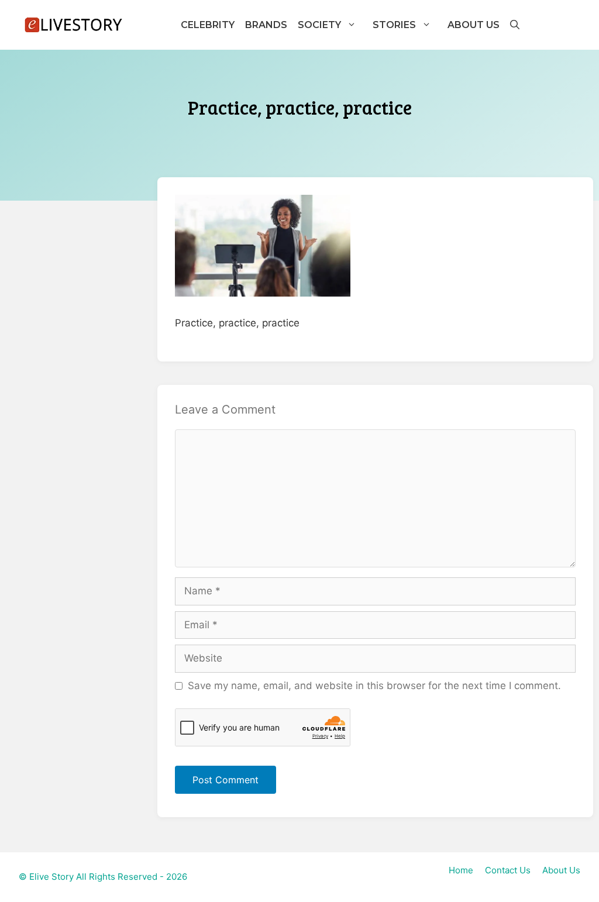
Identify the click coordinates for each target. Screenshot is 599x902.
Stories (394, 24)
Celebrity (208, 24)
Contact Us (508, 870)
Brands (266, 24)
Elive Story (51, 876)
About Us (473, 24)
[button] (514, 25)
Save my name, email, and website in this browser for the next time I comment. (374, 685)
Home (461, 870)
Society (319, 24)
